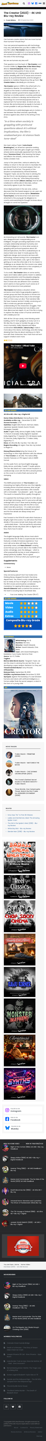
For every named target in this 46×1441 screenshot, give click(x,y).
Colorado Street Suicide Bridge (18, 1343)
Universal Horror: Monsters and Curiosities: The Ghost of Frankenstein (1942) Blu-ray (26, 1202)
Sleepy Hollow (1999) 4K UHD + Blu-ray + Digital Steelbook (25, 1159)
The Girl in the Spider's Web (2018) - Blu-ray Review (23, 824)
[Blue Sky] (32, 4)
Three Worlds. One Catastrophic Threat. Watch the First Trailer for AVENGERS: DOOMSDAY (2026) (27, 792)
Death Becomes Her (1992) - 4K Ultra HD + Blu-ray (26, 1191)
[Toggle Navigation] (3, 8)
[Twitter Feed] (29, 4)
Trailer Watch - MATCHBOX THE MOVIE (27, 764)
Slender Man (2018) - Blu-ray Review (21, 831)
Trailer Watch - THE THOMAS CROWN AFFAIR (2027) (26, 773)
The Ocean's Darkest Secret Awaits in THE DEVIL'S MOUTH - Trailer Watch (26, 782)
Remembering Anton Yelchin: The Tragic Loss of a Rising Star (24, 1369)
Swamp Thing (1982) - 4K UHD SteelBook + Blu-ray (26, 1169)
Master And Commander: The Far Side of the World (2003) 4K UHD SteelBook (27, 1180)
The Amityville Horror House (17, 1386)
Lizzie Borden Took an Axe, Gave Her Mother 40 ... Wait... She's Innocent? (24, 1362)
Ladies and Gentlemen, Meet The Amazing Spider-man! (23, 819)
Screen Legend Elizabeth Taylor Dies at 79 (22, 1375)
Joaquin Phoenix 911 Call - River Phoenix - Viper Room (24, 1355)
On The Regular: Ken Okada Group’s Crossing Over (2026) (26, 1328)
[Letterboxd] (40, 4)
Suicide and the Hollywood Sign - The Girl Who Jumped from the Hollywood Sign (24, 1380)
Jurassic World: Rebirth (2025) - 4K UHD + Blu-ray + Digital (26, 1223)
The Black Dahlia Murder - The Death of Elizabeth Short (21, 1392)
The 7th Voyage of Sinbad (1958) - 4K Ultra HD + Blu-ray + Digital (27, 1212)
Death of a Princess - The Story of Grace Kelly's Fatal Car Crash (22, 1349)
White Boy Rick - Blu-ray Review (19, 828)
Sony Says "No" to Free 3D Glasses (20, 815)
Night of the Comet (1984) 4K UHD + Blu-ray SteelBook (26, 1285)
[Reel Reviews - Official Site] (10, 3)
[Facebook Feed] (36, 4)
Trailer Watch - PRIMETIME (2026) (25, 755)
